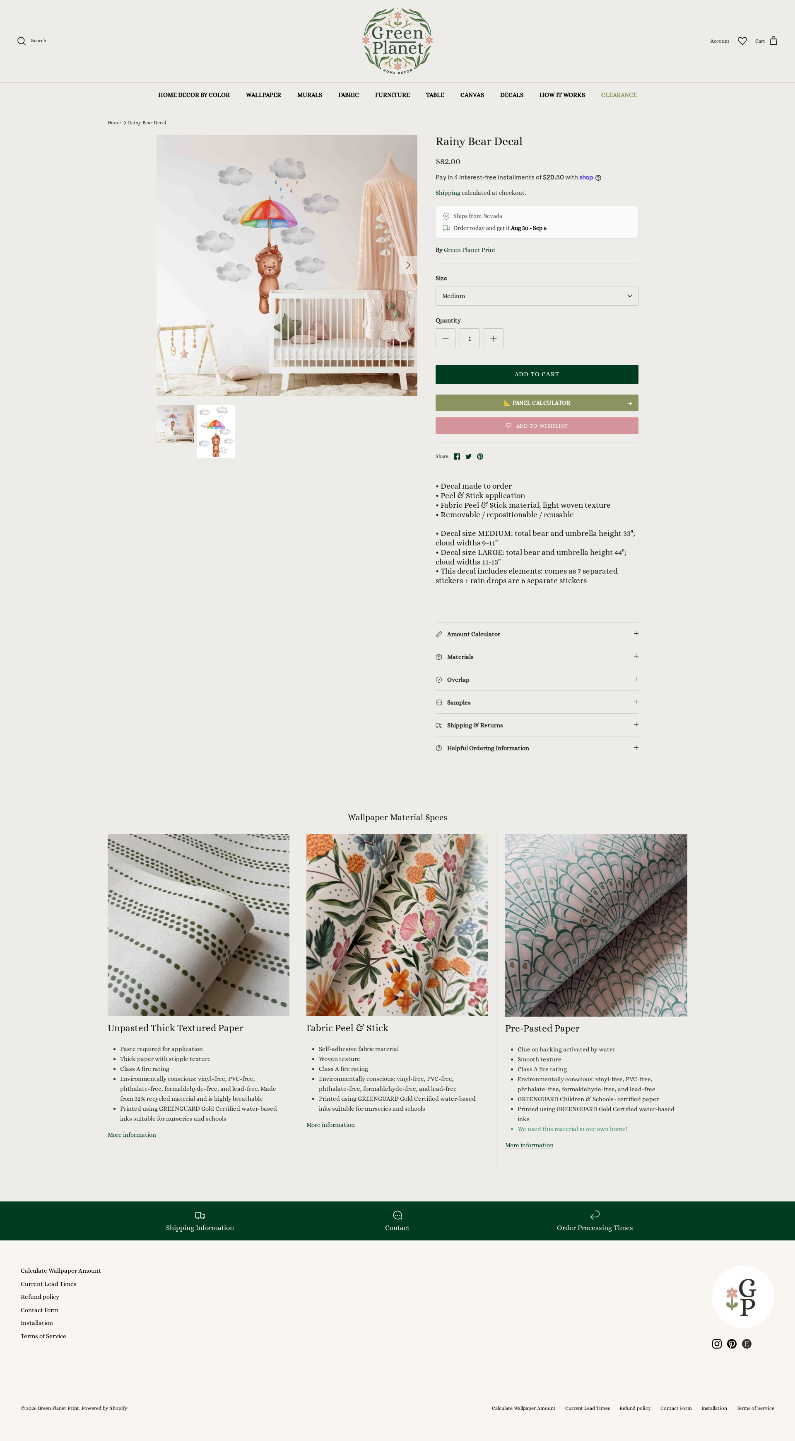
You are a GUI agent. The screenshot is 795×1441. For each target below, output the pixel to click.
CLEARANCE (619, 95)
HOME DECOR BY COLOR (194, 95)
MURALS (309, 95)
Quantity (448, 320)
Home (114, 123)
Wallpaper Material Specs (397, 817)
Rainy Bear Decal (147, 123)
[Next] (408, 265)
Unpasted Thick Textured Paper (175, 1027)
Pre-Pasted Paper (542, 1028)
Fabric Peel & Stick (347, 1027)
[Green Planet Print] (397, 41)
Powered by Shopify (105, 1408)
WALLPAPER (263, 95)
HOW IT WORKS (562, 95)
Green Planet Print (470, 250)
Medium (453, 296)
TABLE (435, 95)
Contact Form (39, 1310)
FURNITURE (392, 95)
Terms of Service (43, 1336)
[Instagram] (717, 1344)
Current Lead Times (49, 1284)
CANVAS (472, 95)
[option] (287, 265)
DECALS (511, 95)
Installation (37, 1323)
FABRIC (348, 95)
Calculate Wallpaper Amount (61, 1270)
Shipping (448, 192)
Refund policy (40, 1297)
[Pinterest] (732, 1344)
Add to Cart (537, 374)
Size (441, 278)
